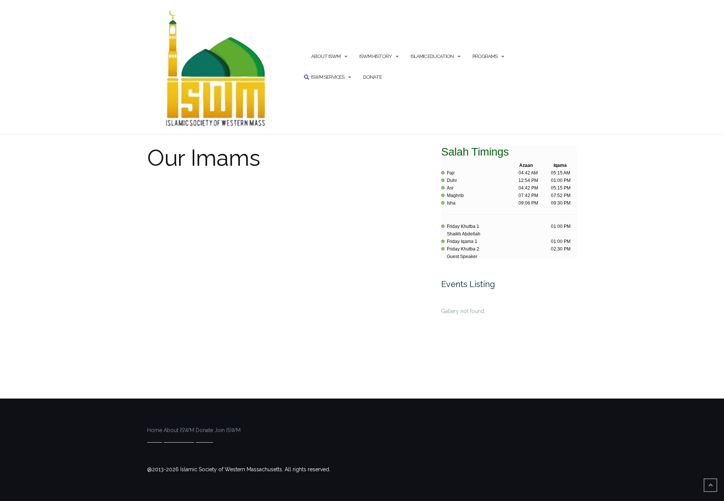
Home (154, 430)
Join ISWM (228, 430)
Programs (484, 56)
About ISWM (326, 56)
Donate (372, 77)
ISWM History (375, 56)
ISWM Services (327, 77)
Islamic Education (432, 56)
